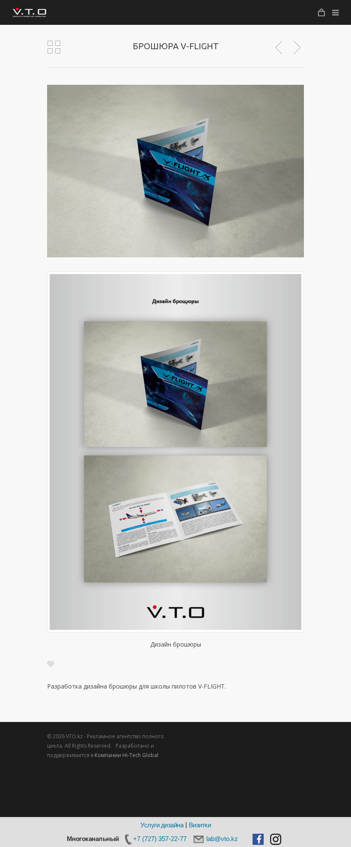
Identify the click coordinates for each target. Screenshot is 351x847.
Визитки (200, 825)
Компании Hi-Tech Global (126, 755)
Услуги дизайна (161, 825)
